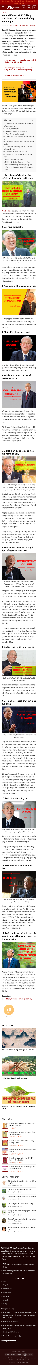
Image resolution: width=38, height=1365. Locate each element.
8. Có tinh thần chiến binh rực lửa (15, 152)
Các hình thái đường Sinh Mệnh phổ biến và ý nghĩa (22, 1182)
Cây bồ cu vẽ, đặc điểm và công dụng (20, 1189)
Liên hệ (27, 1359)
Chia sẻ (4, 12)
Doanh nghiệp (7, 211)
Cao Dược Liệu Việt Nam (27, 25)
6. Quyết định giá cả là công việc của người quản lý (19, 143)
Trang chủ (5, 1358)
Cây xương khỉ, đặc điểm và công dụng (20, 1204)
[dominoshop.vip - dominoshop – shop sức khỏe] (13, 7)
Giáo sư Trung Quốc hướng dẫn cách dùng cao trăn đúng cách (22, 1220)
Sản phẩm (20, 1358)
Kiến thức (27, 1358)
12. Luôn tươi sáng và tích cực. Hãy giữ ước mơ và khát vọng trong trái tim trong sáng (19, 167)
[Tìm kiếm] (23, 7)
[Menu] (3, 7)
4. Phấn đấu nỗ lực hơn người (14, 134)
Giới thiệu (13, 1358)
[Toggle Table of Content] (31, 120)
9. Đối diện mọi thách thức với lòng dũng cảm (18, 156)
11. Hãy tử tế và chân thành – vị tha (17, 162)
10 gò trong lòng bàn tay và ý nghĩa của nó (22, 1196)
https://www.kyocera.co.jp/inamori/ (19, 999)
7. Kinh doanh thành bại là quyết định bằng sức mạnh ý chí (18, 148)
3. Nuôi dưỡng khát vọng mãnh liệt (16, 131)
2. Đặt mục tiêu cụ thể (11, 129)
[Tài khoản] (29, 7)
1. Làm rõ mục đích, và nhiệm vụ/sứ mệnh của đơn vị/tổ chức (18, 125)
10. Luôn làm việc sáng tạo (14, 159)
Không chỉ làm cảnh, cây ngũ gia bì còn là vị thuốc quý (22, 1211)
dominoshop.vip (24, 1362)
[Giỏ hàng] (34, 7)
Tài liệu (11, 1359)
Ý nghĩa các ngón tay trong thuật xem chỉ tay (21, 1228)
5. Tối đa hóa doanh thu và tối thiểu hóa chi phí (19, 138)
